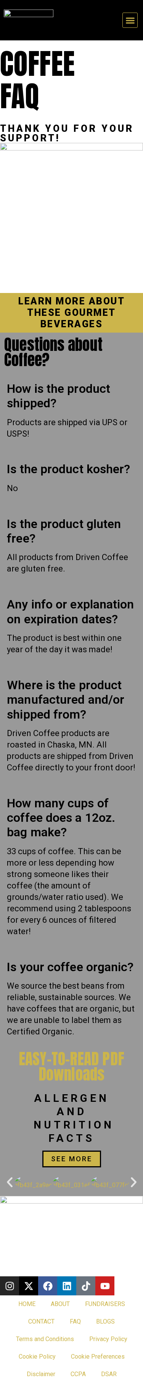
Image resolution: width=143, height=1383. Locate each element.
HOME (26, 1304)
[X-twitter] (28, 1285)
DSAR (109, 1374)
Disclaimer (41, 1374)
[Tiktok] (85, 1285)
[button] (130, 20)
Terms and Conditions (45, 1339)
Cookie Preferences (98, 1356)
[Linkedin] (66, 1285)
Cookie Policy (37, 1356)
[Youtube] (104, 1285)
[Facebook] (47, 1285)
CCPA (78, 1374)
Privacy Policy (108, 1339)
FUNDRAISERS (105, 1304)
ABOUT (60, 1304)
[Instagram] (9, 1285)
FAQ (75, 1321)
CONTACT (41, 1321)
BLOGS (105, 1321)
